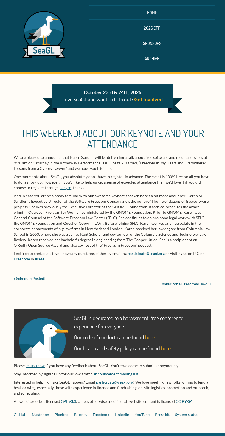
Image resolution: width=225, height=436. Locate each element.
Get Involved (148, 99)
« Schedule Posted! (30, 278)
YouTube (142, 414)
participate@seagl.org (146, 253)
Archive (152, 58)
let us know (35, 365)
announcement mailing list (115, 374)
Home (152, 12)
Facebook (101, 414)
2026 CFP (152, 28)
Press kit (162, 414)
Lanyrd (65, 187)
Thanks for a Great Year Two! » (185, 284)
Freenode (22, 259)
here (150, 337)
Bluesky (80, 414)
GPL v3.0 (68, 401)
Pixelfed (62, 414)
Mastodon (40, 414)
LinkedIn (122, 414)
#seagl (40, 259)
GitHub (20, 414)
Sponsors (152, 43)
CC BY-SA (184, 401)
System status (186, 414)
